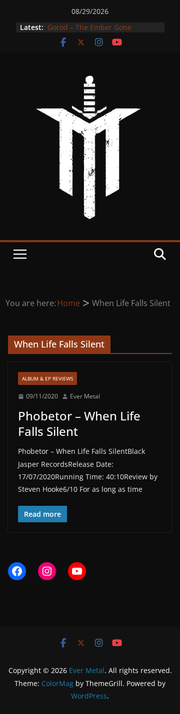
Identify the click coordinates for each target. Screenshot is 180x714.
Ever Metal (85, 396)
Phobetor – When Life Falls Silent (79, 423)
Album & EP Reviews (47, 378)
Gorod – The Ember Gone (89, 27)
